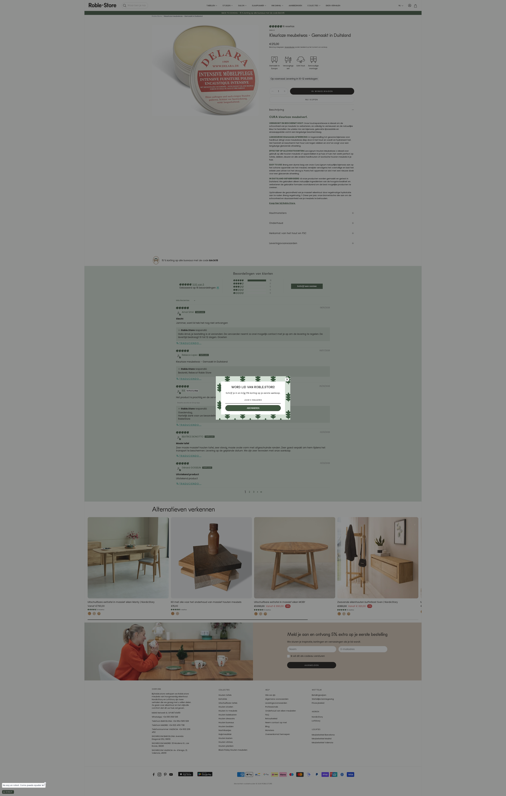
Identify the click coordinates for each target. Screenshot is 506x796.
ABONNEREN (253, 408)
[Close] (287, 379)
